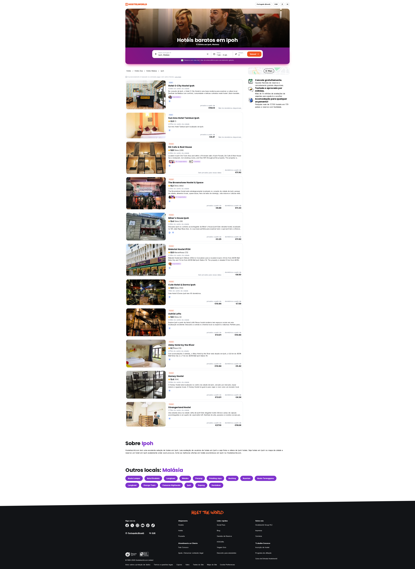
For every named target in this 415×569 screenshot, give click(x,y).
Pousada (181, 536)
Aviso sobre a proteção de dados (137, 565)
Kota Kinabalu (153, 478)
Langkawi (170, 478)
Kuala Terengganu (265, 478)
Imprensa (258, 530)
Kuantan (246, 478)
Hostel (171, 144)
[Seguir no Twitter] (132, 525)
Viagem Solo (221, 547)
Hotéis (180, 530)
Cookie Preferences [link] (227, 565)
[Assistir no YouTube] (142, 525)
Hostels (181, 525)
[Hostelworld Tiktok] (153, 525)
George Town (150, 485)
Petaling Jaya (215, 478)
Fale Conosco (183, 547)
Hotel (171, 82)
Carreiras (258, 536)
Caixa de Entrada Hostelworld (266, 559)
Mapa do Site (212, 565)
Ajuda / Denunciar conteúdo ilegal (190, 553)
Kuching (232, 478)
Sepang (201, 485)
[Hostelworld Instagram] (137, 525)
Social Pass (221, 525)
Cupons (179, 565)
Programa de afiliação (263, 553)
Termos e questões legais (163, 565)
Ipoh (189, 485)
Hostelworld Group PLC (263, 525)
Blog (218, 530)
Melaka (185, 478)
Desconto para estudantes (226, 553)
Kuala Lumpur (134, 478)
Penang (198, 478)
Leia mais (178, 77)
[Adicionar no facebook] (127, 525)
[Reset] (207, 54)
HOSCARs (220, 542)
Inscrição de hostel (262, 547)
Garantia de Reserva (224, 536)
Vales (187, 565)
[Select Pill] (282, 4)
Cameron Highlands (171, 485)
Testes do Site (198, 565)
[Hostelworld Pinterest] (148, 525)
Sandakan (216, 485)
